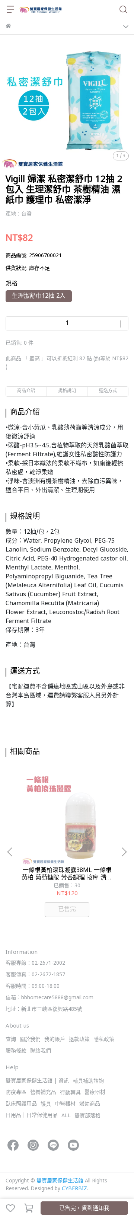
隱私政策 (103, 1039)
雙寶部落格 (87, 1116)
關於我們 (30, 1039)
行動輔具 (70, 1093)
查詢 (11, 1039)
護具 (46, 1104)
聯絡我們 (40, 1051)
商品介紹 (26, 391)
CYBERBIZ (74, 1189)
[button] (123, 851)
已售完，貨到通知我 (84, 1208)
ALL (66, 1116)
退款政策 (79, 1039)
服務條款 (16, 1051)
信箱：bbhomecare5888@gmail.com (49, 998)
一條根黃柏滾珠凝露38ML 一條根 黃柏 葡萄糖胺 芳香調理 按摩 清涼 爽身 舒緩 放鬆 (67, 874)
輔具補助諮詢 (88, 1081)
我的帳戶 (54, 1039)
